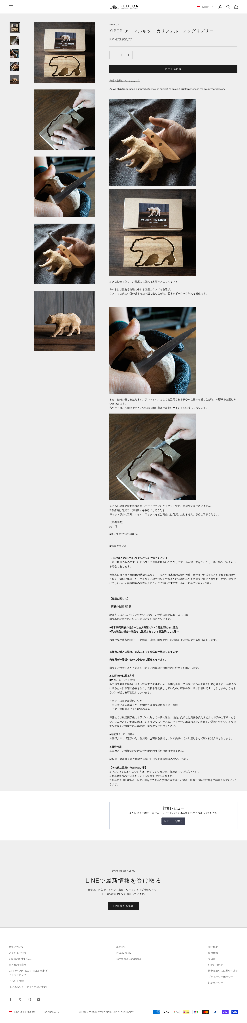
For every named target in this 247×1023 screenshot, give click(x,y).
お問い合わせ (215, 964)
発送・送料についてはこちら (124, 80)
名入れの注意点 (17, 964)
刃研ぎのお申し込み (20, 958)
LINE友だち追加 (123, 905)
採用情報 (213, 952)
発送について (16, 947)
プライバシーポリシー (220, 976)
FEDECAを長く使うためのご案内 (28, 986)
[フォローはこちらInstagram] (29, 999)
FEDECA (114, 24)
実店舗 (212, 958)
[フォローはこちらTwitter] (20, 999)
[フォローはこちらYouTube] (39, 999)
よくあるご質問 (17, 952)
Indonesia (50, 1012)
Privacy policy (123, 952)
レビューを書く (173, 821)
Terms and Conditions (128, 958)
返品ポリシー (215, 982)
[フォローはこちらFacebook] (10, 999)
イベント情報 (16, 981)
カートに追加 (173, 68)
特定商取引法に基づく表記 (223, 970)
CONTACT (122, 947)
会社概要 (213, 947)
